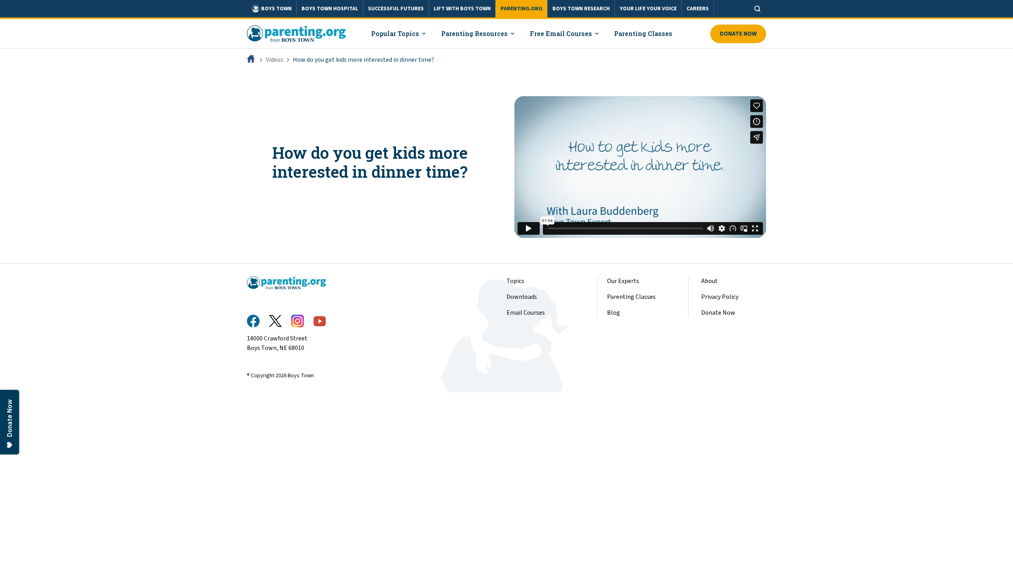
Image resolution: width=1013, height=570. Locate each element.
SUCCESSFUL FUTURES (396, 9)
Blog (613, 312)
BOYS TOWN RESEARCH (581, 9)
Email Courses (525, 312)
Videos (274, 59)
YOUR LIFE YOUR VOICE (648, 9)
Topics (515, 281)
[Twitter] (275, 321)
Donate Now (738, 34)
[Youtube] (319, 321)
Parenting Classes (631, 297)
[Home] (251, 59)
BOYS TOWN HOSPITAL (330, 9)
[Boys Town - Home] (296, 33)
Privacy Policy (719, 297)
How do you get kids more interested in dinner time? (363, 59)
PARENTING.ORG (522, 9)
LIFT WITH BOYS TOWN (462, 9)
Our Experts (623, 281)
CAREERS (698, 9)
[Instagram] (297, 321)
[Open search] (757, 8)
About (709, 281)
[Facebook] (253, 321)
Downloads (521, 297)
